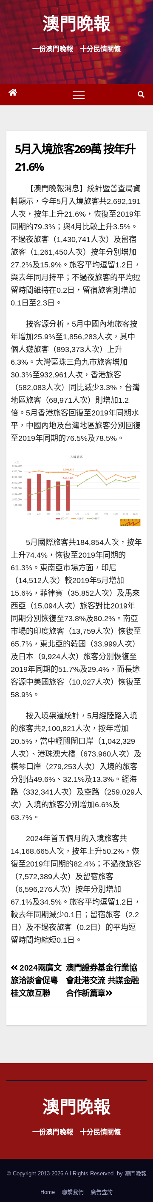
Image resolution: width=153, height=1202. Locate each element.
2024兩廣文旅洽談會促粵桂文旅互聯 (36, 980)
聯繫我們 (73, 1192)
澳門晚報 (76, 23)
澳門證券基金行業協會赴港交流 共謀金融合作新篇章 (102, 980)
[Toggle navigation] (78, 95)
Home (47, 1192)
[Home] (12, 94)
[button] (141, 94)
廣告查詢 (102, 1192)
